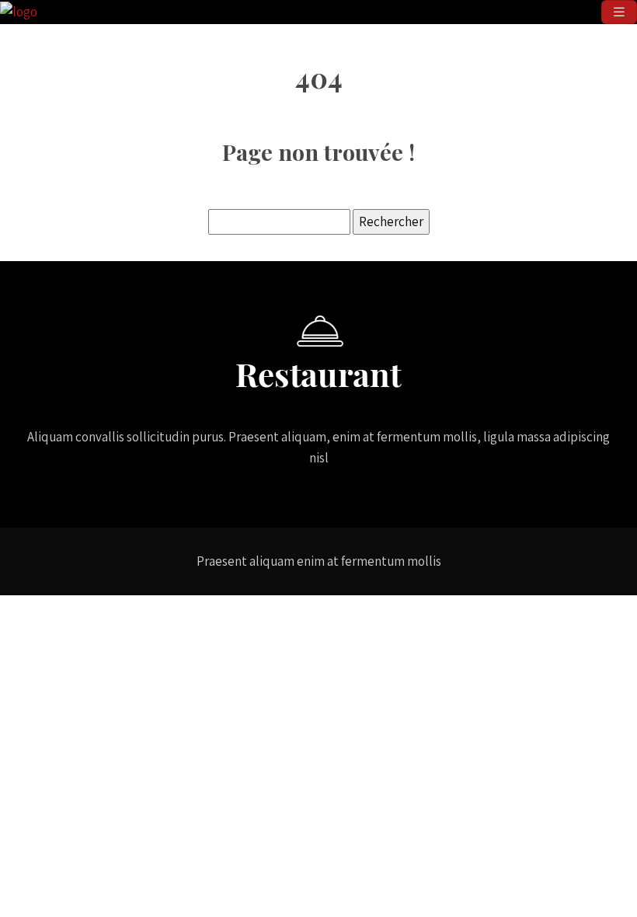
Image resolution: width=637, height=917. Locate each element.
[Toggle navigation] (619, 12)
